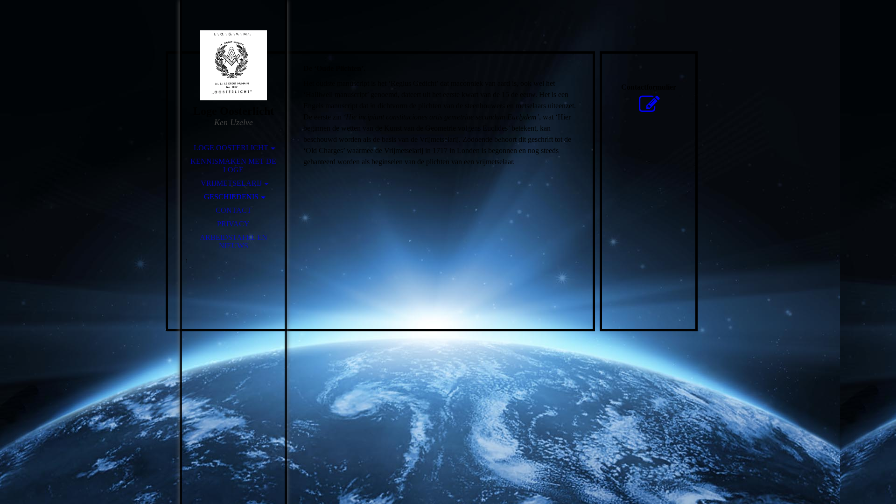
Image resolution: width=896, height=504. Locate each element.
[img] (233, 65)
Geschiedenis (231, 197)
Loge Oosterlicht (231, 148)
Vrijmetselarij (231, 183)
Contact (234, 210)
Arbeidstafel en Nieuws (233, 241)
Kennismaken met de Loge (233, 165)
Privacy (233, 224)
